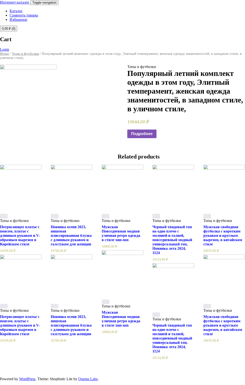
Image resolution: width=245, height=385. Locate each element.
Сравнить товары (24, 15)
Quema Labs (88, 379)
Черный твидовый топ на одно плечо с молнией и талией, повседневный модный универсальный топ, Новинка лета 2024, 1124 (172, 240)
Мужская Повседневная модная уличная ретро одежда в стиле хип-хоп (121, 233)
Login (4, 49)
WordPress (27, 379)
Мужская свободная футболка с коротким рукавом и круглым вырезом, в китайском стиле (222, 235)
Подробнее (142, 134)
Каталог (16, 11)
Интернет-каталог (15, 2)
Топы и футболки (25, 54)
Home (4, 54)
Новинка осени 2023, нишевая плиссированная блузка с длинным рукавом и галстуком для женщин (71, 235)
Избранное (18, 19)
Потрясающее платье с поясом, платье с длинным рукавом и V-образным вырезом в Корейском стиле (20, 235)
